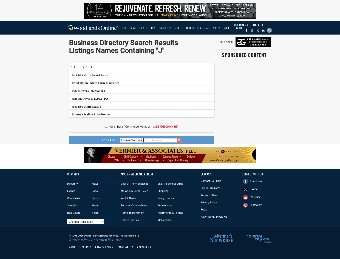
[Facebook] (246, 30)
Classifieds (165, 28)
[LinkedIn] (263, 30)
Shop (124, 28)
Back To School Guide (170, 183)
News (133, 28)
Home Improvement (132, 212)
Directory (72, 183)
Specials (72, 205)
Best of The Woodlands (134, 183)
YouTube (255, 197)
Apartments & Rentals (170, 212)
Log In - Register (210, 188)
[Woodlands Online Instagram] (252, 30)
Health (190, 28)
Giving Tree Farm (167, 198)
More (226, 28)
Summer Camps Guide (134, 205)
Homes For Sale (130, 220)
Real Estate (203, 28)
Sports (179, 28)
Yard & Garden (129, 198)
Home (72, 247)
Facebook (256, 181)
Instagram (256, 205)
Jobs (153, 28)
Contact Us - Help (211, 181)
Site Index (85, 247)
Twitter (254, 189)
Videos (216, 28)
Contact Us (144, 247)
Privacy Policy (209, 202)
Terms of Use (209, 195)
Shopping (163, 191)
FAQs (204, 209)
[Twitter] (258, 30)
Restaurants (165, 205)
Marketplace (165, 220)
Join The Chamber (165, 126)
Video (95, 212)
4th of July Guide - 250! (134, 191)
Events (143, 28)
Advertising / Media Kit (214, 216)
